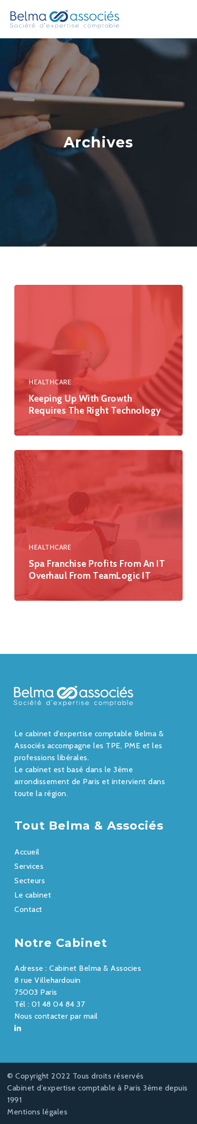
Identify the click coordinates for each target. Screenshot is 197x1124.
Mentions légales (37, 1111)
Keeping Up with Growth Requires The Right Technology (95, 404)
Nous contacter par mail (56, 1016)
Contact (28, 909)
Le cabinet (32, 894)
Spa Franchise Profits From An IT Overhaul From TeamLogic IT (97, 569)
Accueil (27, 851)
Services (29, 866)
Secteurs (29, 880)
